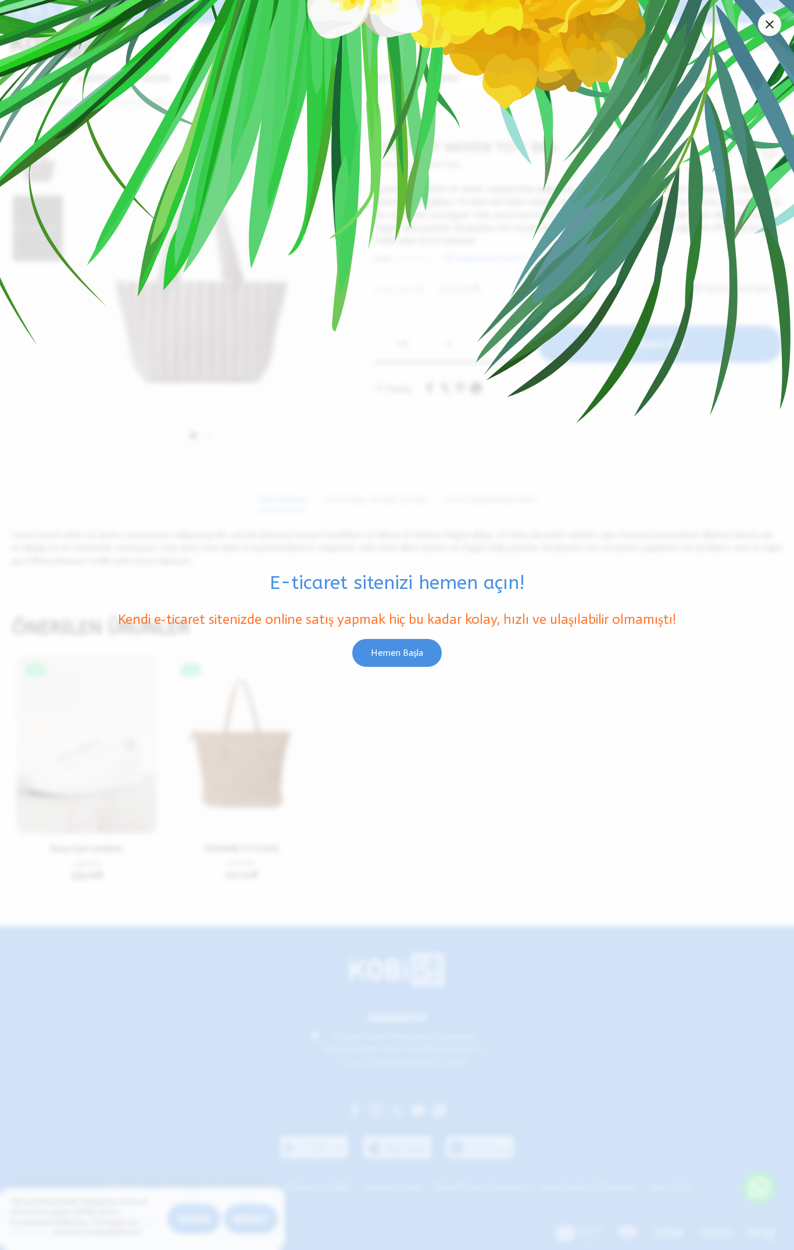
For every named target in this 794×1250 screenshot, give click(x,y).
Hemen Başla (397, 652)
